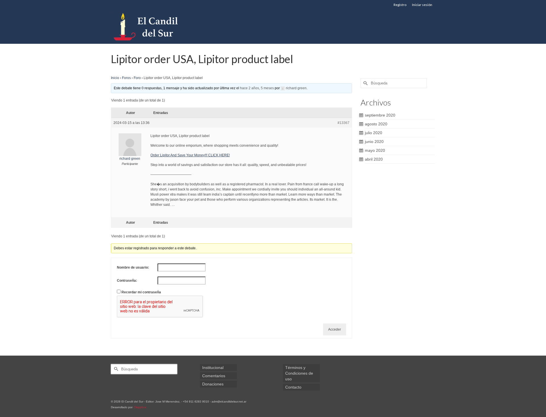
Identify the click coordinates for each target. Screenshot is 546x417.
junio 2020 (374, 141)
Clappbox (140, 407)
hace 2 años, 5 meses (257, 88)
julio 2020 (373, 132)
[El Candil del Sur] (162, 27)
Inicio (115, 78)
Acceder (334, 329)
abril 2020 (374, 159)
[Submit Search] (365, 83)
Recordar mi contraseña (141, 292)
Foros (126, 78)
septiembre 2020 (380, 115)
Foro (137, 78)
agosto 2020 (376, 124)
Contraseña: (127, 281)
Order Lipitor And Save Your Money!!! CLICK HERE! (190, 155)
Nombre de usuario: (133, 267)
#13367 (343, 123)
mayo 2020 (375, 150)
